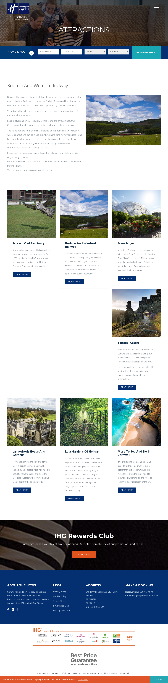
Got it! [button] (159, 680)
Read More (22, 274)
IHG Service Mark (61, 606)
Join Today (84, 554)
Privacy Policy (59, 591)
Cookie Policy (59, 596)
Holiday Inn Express (62, 610)
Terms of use (59, 601)
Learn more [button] (83, 679)
